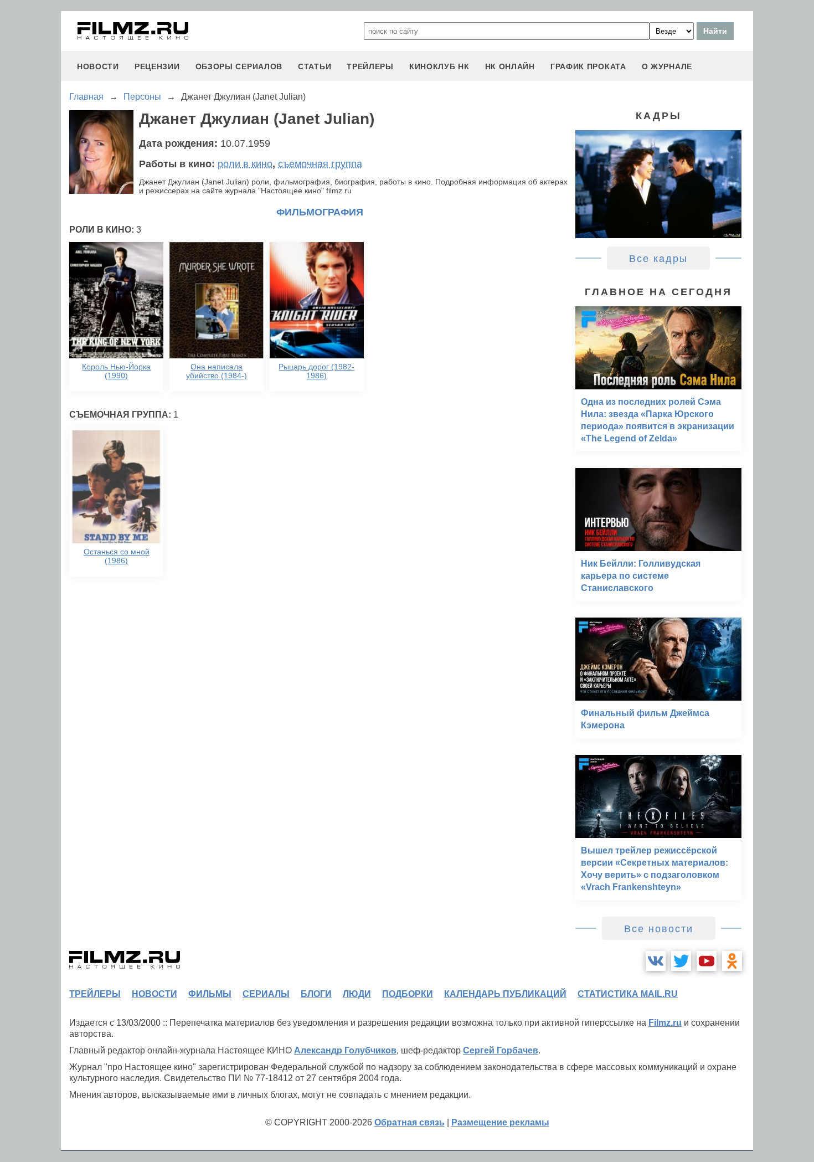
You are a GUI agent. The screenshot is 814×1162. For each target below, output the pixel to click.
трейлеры (370, 66)
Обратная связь (409, 1122)
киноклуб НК (439, 66)
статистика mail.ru (628, 994)
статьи (314, 66)
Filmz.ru (665, 1022)
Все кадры (658, 258)
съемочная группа (320, 163)
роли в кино (245, 163)
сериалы (266, 994)
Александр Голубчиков (345, 1050)
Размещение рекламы (500, 1122)
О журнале (667, 66)
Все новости (658, 928)
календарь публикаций (505, 994)
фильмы (209, 994)
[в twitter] (681, 961)
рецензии (157, 66)
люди (357, 994)
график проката (588, 66)
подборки (407, 994)
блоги (316, 994)
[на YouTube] (707, 961)
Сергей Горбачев (500, 1050)
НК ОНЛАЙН (510, 66)
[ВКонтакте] (656, 961)
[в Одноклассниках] (732, 961)
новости (98, 66)
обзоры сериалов (239, 66)
